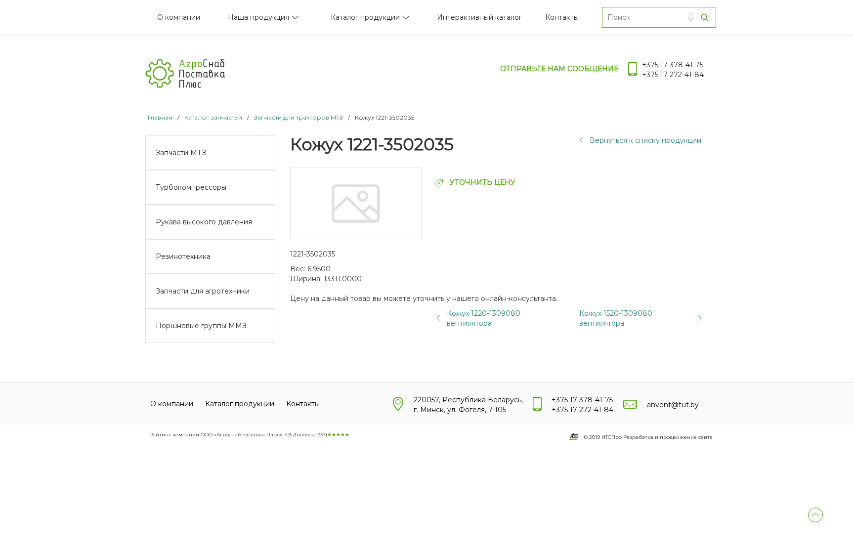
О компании (178, 17)
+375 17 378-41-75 (672, 64)
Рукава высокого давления (204, 221)
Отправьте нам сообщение (559, 68)
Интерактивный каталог (479, 17)
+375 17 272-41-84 (673, 74)
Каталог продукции (365, 17)
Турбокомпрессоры (191, 187)
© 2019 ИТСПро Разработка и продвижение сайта (648, 437)
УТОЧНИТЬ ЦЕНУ (481, 182)
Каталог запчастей (213, 117)
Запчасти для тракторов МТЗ (298, 117)
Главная (160, 117)
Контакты (562, 17)
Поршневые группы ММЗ (201, 325)
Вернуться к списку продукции (645, 140)
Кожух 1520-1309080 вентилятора (615, 318)
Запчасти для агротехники (203, 291)
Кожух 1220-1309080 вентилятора (483, 318)
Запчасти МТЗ (181, 152)
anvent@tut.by (673, 404)
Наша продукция (258, 17)
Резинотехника (183, 256)
